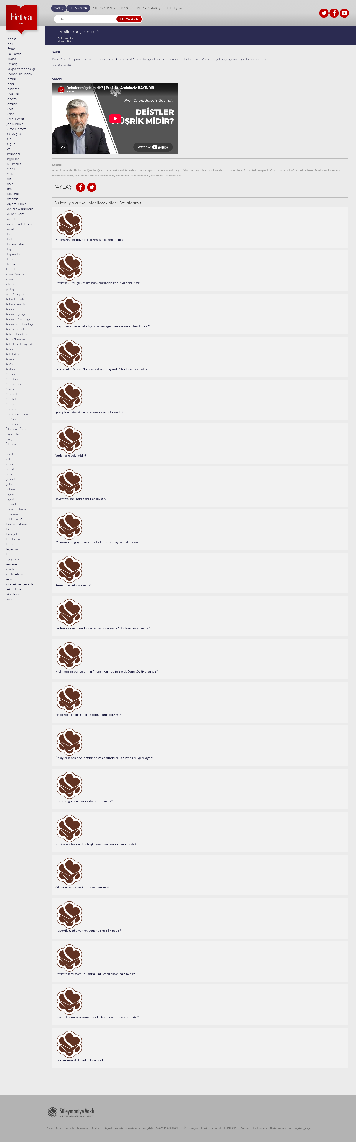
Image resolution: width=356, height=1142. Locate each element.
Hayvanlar (13, 254)
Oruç (9, 439)
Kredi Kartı (13, 349)
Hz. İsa (10, 264)
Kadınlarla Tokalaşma (21, 324)
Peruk (10, 454)
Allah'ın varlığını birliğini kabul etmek (95, 170)
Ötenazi (11, 444)
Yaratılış (11, 569)
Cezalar (11, 104)
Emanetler (13, 154)
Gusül (10, 229)
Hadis (10, 239)
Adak (9, 44)
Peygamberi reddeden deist (132, 175)
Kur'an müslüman (277, 170)
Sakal (10, 469)
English (69, 1128)
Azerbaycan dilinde (127, 1128)
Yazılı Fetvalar (16, 574)
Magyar (245, 1128)
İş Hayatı (12, 289)
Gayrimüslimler (16, 204)
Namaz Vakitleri (17, 414)
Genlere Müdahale (20, 209)
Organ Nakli (14, 434)
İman (9, 279)
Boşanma (12, 89)
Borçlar (11, 79)
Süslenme (13, 514)
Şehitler (11, 484)
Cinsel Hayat (15, 119)
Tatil (8, 529)
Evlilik (9, 174)
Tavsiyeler (13, 534)
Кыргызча (230, 1128)
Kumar (10, 359)
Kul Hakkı (12, 354)
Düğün (10, 144)
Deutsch (96, 1128)
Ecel (8, 149)
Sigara (10, 494)
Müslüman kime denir (328, 170)
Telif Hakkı (13, 539)
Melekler (12, 379)
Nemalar (12, 424)
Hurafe (11, 259)
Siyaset (11, 504)
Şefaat (10, 479)
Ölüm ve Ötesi (16, 429)
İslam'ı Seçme (15, 294)
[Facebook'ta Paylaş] (80, 187)
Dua (9, 139)
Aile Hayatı (14, 54)
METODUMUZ (104, 8)
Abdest (11, 39)
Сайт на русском (167, 1128)
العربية (108, 1128)
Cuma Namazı (16, 129)
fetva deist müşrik (171, 170)
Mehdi (10, 374)
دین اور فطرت (303, 1128)
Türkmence (260, 1128)
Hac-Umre (13, 234)
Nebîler (11, 419)
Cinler (10, 114)
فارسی (193, 1128)
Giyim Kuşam (15, 214)
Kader (10, 309)
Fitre (9, 189)
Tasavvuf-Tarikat (17, 524)
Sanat (10, 474)
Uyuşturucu (14, 559)
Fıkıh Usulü (13, 194)
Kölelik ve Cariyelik (19, 344)
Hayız (10, 249)
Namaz (11, 409)
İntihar (10, 284)
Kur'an (10, 364)
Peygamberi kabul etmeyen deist (94, 175)
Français (82, 1128)
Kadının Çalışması (18, 314)
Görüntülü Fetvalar (19, 224)
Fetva (10, 184)
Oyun (10, 449)
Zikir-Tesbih (14, 594)
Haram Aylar (15, 244)
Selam (10, 489)
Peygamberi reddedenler (165, 175)
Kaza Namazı (15, 339)
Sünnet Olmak (16, 509)
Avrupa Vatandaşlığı (20, 69)
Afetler (10, 49)
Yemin (10, 579)
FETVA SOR (78, 8)
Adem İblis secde (62, 170)
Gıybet (10, 219)
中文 (183, 1128)
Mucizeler (13, 394)
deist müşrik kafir (149, 170)
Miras (10, 389)
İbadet (10, 269)
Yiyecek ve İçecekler (20, 584)
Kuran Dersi (54, 1128)
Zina (9, 599)
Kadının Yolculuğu (18, 319)
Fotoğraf (12, 199)
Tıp (8, 554)
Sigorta (11, 499)
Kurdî (204, 1128)
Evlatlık (11, 169)
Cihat (9, 109)
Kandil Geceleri (17, 329)
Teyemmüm (14, 549)
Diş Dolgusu (14, 134)
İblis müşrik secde (211, 170)
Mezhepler (13, 384)
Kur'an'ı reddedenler (301, 170)
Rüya (9, 464)
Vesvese (11, 564)
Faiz (8, 179)
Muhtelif (11, 399)
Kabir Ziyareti (15, 304)
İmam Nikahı (15, 274)
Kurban (11, 369)
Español (216, 1128)
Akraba (11, 59)
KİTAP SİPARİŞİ (149, 8)
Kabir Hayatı (15, 299)
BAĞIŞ (126, 8)
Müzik (10, 404)
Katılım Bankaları (18, 334)
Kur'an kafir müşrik (254, 170)
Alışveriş (11, 64)
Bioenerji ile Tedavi (19, 74)
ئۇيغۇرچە (148, 1128)
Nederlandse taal (281, 1128)
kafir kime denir (232, 170)
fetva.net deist (191, 170)
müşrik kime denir (62, 175)
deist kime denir (128, 170)
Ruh (8, 459)
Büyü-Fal (12, 94)
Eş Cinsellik (13, 164)
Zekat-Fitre (13, 589)
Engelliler (12, 159)
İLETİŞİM (174, 8)
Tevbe (10, 544)
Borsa (10, 84)
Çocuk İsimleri (15, 124)
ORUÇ (59, 8)
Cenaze (11, 99)
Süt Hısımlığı (14, 519)
